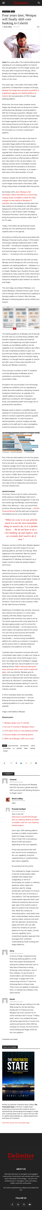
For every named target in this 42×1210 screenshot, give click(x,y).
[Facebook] (11, 763)
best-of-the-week (13, 745)
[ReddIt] (26, 763)
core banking (6, 748)
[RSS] (18, 1204)
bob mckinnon (24, 745)
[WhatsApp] (31, 763)
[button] (3, 3)
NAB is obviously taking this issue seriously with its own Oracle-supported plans (19, 669)
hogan (26, 748)
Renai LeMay (8, 27)
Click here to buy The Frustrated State (15, 1123)
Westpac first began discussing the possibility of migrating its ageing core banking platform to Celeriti (20, 93)
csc (13, 748)
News (12, 11)
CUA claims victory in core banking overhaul (21, 731)
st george (32, 748)
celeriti (33, 745)
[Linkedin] (21, 763)
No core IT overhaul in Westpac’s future (19, 727)
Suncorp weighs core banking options (18, 735)
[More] (36, 763)
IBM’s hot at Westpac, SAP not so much (19, 739)
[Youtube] (30, 1204)
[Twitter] (16, 763)
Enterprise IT (6, 11)
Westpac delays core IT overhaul (16, 723)
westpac (5, 751)
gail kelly (19, 748)
